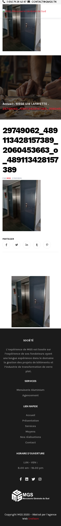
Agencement (30, 395)
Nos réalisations (30, 437)
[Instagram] (40, 479)
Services (30, 426)
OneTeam (33, 518)
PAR (7, 178)
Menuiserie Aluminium (30, 390)
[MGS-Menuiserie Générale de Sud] (24, 11)
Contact (30, 442)
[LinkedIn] (26, 479)
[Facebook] (21, 479)
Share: (8, 239)
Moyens (30, 431)
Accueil (30, 415)
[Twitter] (33, 479)
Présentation (30, 420)
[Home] (8, 104)
